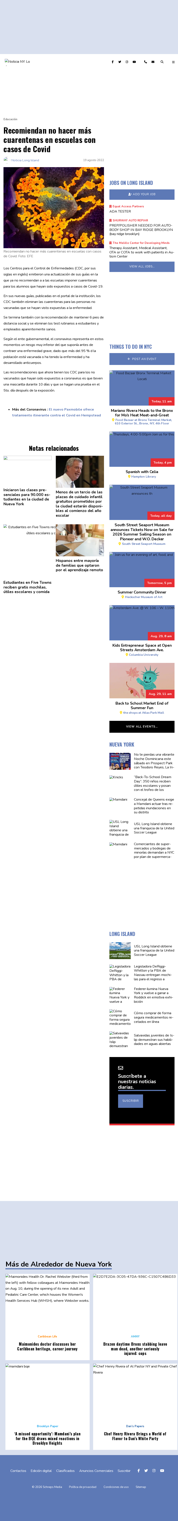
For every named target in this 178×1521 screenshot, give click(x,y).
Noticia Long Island (25, 160)
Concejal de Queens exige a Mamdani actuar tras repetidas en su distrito (154, 806)
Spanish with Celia (142, 473)
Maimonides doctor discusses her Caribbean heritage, (47, 1346)
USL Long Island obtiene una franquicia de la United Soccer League (154, 828)
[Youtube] (135, 62)
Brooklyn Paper (47, 1426)
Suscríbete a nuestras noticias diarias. (137, 1081)
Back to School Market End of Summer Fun (141, 708)
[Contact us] (146, 62)
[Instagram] (127, 62)
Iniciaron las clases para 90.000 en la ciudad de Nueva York (26, 497)
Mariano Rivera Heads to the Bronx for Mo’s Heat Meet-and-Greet (142, 416)
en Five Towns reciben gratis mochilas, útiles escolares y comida (27, 587)
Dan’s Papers (135, 1426)
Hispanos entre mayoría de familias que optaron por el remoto (79, 565)
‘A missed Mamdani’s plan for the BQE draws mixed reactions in (47, 1438)
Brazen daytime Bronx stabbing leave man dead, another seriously (135, 1348)
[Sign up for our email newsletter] (153, 62)
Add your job (144, 194)
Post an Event (144, 359)
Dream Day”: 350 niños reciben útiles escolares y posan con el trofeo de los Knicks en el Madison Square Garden (152, 788)
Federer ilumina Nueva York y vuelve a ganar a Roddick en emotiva (153, 995)
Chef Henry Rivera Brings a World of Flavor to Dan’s (135, 1436)
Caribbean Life (47, 1337)
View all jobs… (142, 267)
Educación (10, 119)
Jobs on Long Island (131, 182)
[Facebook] (113, 62)
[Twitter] (120, 62)
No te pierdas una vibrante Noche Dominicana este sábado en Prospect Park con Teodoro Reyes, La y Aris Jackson (154, 763)
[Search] (163, 62)
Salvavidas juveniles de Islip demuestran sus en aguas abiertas (154, 1039)
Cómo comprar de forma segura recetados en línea (153, 1017)
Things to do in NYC (130, 346)
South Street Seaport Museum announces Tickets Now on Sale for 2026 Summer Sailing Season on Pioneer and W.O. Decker (141, 533)
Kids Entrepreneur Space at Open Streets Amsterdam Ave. (141, 650)
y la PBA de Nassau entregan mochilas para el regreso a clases (153, 975)
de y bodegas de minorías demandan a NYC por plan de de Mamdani (154, 852)
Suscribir (130, 1101)
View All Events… (142, 727)
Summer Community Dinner (141, 594)
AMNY (135, 1337)
